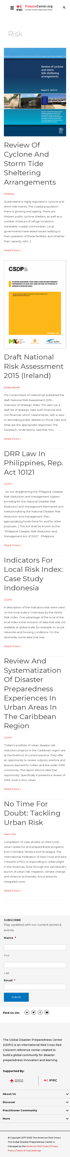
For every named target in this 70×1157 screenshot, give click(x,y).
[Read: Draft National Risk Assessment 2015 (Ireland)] (35, 304)
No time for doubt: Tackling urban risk (32, 813)
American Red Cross (37, 1146)
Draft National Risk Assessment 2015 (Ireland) (34, 366)
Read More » (12, 250)
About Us (9, 1093)
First (7, 955)
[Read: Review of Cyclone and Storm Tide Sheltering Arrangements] (35, 91)
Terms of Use (23, 1150)
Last (7, 973)
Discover (9, 1102)
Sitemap (36, 1150)
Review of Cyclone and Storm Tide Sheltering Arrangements (30, 163)
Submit (16, 997)
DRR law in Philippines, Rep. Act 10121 (33, 462)
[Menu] (12, 8)
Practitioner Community (20, 1110)
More (6, 1118)
